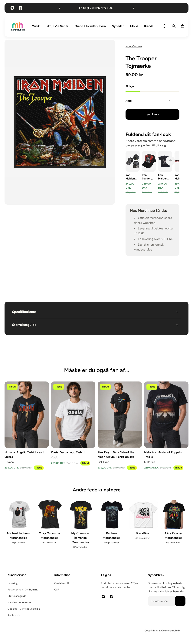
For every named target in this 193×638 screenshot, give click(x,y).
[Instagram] (12, 8)
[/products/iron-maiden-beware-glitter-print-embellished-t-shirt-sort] (165, 161)
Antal (129, 100)
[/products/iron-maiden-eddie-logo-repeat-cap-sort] (149, 161)
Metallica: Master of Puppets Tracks (163, 454)
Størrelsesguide (24, 325)
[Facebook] (20, 8)
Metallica (149, 462)
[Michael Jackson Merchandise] (15, 524)
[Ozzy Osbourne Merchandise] (46, 524)
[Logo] (18, 26)
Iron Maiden (134, 46)
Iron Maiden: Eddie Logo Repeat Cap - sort (147, 176)
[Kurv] (182, 26)
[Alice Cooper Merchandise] (170, 524)
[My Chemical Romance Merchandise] (77, 526)
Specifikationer (24, 312)
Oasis (54, 457)
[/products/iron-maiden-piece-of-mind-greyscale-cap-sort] (133, 161)
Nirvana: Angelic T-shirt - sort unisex (24, 454)
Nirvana (9, 462)
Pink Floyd (104, 462)
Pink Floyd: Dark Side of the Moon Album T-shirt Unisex (116, 454)
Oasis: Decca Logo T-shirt (68, 452)
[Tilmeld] (180, 601)
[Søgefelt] (164, 26)
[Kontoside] (173, 26)
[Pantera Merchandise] (108, 524)
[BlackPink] (139, 522)
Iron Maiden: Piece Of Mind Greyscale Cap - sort (131, 176)
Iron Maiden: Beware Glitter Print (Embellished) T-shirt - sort (164, 176)
